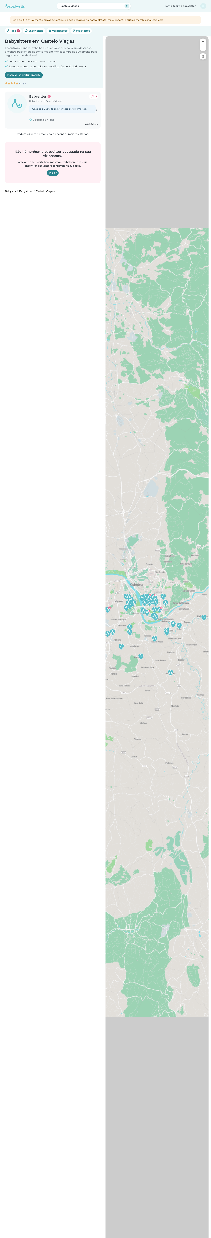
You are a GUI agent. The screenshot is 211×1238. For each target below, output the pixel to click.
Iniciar (53, 172)
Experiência (36, 30)
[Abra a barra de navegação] (203, 6)
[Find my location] (203, 56)
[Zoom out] (203, 48)
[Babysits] (15, 6)
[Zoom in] (203, 42)
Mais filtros (82, 30)
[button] (108, 610)
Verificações (59, 30)
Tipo (14, 30)
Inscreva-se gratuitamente (24, 75)
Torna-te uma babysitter (180, 5)
